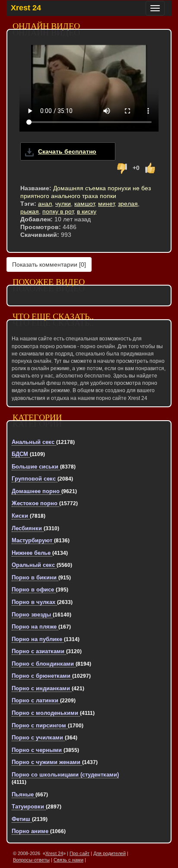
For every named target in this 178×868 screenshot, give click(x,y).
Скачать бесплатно (67, 151)
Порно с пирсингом (40, 725)
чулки (63, 203)
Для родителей (109, 853)
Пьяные (23, 794)
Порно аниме (31, 831)
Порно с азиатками (39, 651)
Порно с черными (38, 750)
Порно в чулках (34, 602)
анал (45, 203)
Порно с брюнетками (42, 676)
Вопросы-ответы (31, 859)
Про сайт (79, 853)
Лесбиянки (28, 528)
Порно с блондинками (44, 663)
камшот (84, 203)
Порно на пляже (35, 626)
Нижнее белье (32, 553)
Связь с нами (68, 859)
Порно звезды (32, 614)
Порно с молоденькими (46, 713)
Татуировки (29, 806)
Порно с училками (38, 737)
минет (106, 203)
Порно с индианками (42, 688)
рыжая (29, 211)
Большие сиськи (36, 466)
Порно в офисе (34, 589)
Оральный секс (34, 565)
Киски (21, 516)
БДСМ (21, 454)
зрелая (128, 203)
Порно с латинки (36, 700)
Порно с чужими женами (47, 762)
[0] (49, 264)
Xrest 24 (26, 7)
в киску (86, 211)
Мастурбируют (33, 540)
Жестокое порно (35, 503)
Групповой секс (34, 478)
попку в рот (57, 211)
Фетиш (22, 819)
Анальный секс (34, 442)
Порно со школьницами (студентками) (65, 774)
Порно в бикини (35, 577)
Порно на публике (38, 639)
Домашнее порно (36, 491)
